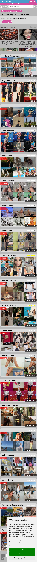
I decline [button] (22, 554)
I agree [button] (22, 550)
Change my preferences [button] (22, 558)
